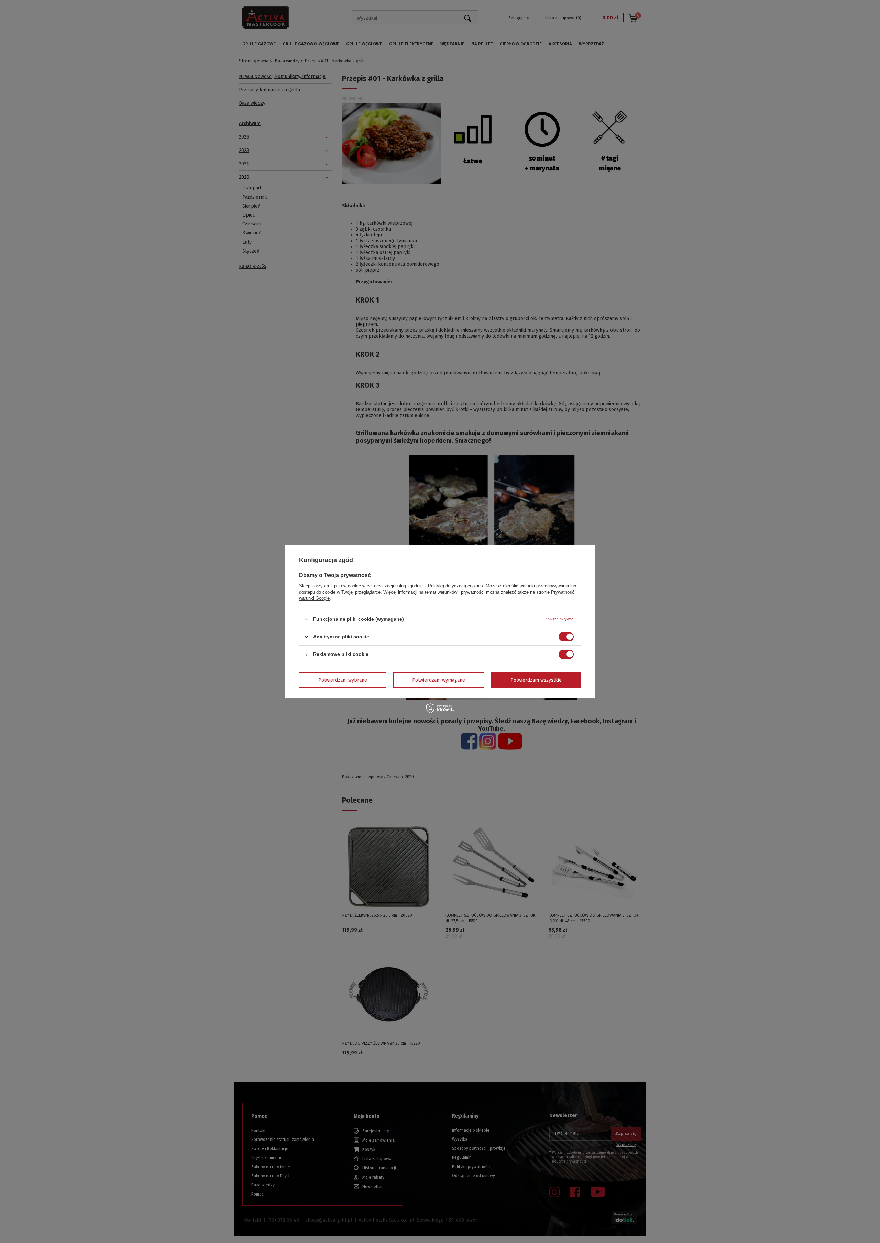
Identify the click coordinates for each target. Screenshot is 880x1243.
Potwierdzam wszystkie (536, 680)
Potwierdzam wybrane (342, 680)
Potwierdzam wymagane (438, 680)
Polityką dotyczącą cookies (455, 585)
